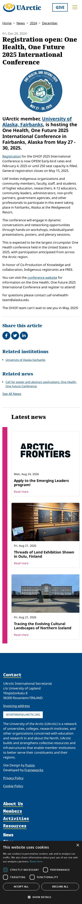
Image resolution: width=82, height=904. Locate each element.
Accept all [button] (21, 886)
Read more (21, 491)
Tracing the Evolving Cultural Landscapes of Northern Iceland (42, 625)
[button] (41, 897)
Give (60, 7)
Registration (11, 156)
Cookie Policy (13, 786)
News (21, 23)
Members (12, 811)
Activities (16, 819)
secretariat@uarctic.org (23, 714)
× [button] (77, 845)
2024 (33, 23)
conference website (42, 277)
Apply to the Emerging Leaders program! (41, 482)
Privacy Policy (13, 778)
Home (7, 23)
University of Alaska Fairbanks (25, 360)
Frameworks (33, 770)
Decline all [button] (60, 886)
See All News (11, 394)
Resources (14, 826)
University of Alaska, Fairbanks (37, 121)
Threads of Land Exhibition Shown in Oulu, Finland (44, 554)
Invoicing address (16, 706)
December (50, 23)
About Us (13, 804)
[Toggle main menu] (75, 7)
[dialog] (41, 872)
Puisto (30, 765)
